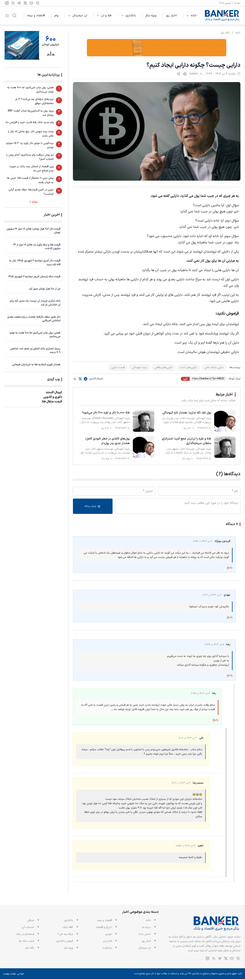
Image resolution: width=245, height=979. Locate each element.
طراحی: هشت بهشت (13, 974)
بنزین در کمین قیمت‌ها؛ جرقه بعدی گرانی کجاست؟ (31, 192)
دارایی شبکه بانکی (214, 367)
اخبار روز (171, 15)
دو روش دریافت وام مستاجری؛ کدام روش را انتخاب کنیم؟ (30, 157)
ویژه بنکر (150, 15)
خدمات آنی (28, 927)
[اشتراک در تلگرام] (85, 379)
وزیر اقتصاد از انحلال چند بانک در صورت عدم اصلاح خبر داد (31, 169)
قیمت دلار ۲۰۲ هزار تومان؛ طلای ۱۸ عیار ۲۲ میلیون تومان (33, 231)
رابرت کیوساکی (139, 367)
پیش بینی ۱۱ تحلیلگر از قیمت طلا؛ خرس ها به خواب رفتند (30, 180)
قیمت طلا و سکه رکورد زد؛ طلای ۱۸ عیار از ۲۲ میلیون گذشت (36, 247)
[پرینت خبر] (185, 74)
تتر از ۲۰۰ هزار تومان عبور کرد (44, 289)
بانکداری (131, 15)
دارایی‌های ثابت (188, 367)
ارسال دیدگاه (91, 506)
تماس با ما (145, 934)
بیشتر (35, 202)
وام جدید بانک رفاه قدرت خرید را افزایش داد (29, 122)
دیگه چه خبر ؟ (65, 934)
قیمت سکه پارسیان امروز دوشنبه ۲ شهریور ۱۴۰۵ (34, 277)
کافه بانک (68, 927)
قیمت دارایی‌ (118, 367)
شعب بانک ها (26, 941)
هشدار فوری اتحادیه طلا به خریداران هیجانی (36, 365)
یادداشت (107, 948)
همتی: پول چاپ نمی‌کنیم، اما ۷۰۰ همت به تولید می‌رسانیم (30, 90)
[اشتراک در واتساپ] (75, 379)
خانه (194, 15)
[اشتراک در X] (80, 379)
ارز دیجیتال (79, 15)
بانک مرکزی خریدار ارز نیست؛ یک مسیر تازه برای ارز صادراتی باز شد (35, 303)
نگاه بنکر (225, 33)
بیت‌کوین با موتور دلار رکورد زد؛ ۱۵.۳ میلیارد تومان (30, 145)
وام (56, 15)
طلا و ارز (106, 15)
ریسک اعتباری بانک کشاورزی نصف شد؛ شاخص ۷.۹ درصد (35, 351)
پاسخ (230, 568)
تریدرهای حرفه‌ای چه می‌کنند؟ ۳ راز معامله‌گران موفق (34, 101)
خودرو (108, 934)
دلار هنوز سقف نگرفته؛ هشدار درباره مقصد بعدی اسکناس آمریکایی (33, 319)
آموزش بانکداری (64, 941)
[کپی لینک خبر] (178, 74)
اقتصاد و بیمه (36, 15)
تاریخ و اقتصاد (104, 927)
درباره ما (146, 927)
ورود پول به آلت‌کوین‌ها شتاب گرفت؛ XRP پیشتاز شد (31, 113)
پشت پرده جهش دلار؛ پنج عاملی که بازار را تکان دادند (31, 134)
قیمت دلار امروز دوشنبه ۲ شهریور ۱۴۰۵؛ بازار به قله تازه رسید (34, 263)
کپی (185, 379)
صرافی (30, 920)
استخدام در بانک (25, 934)
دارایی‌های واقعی (163, 367)
